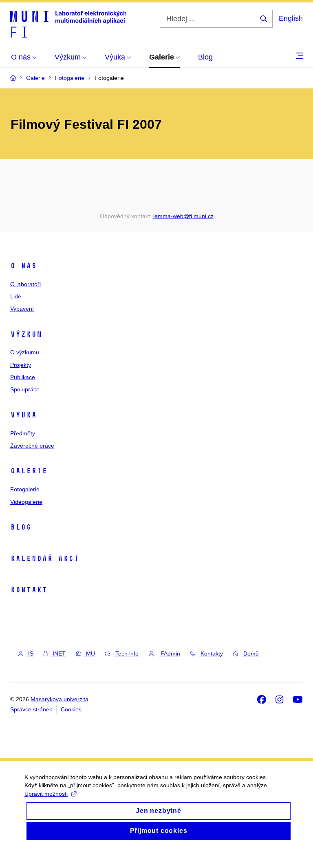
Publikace (22, 377)
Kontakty (211, 653)
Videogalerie (26, 502)
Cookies (71, 709)
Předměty (22, 433)
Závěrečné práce (32, 445)
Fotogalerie (25, 489)
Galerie (28, 470)
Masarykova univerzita (59, 699)
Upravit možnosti (46, 793)
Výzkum (26, 334)
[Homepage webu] (68, 24)
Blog (20, 527)
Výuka (23, 415)
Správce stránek (31, 709)
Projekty (20, 365)
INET (58, 653)
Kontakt (28, 589)
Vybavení (22, 308)
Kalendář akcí (44, 558)
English (291, 18)
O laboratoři (25, 284)
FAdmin (169, 653)
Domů (250, 653)
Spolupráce (25, 389)
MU (89, 653)
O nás (23, 265)
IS (29, 653)
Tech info (126, 653)
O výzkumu (24, 352)
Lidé (15, 296)
